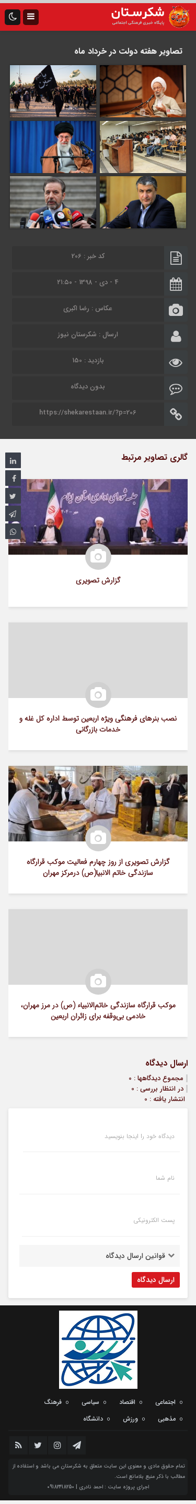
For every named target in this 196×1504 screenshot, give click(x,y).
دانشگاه (93, 1419)
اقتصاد (127, 1402)
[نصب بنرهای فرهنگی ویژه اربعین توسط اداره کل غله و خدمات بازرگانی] (98, 686)
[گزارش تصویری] (98, 543)
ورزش (130, 1419)
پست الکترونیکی (154, 1220)
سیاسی (90, 1402)
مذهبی (167, 1419)
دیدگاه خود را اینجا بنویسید (140, 1136)
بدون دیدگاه (88, 386)
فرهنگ (53, 1402)
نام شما (165, 1178)
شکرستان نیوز (77, 334)
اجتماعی (165, 1402)
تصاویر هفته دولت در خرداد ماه (128, 51)
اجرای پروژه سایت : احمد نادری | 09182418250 (98, 1487)
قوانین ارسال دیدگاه (135, 1256)
